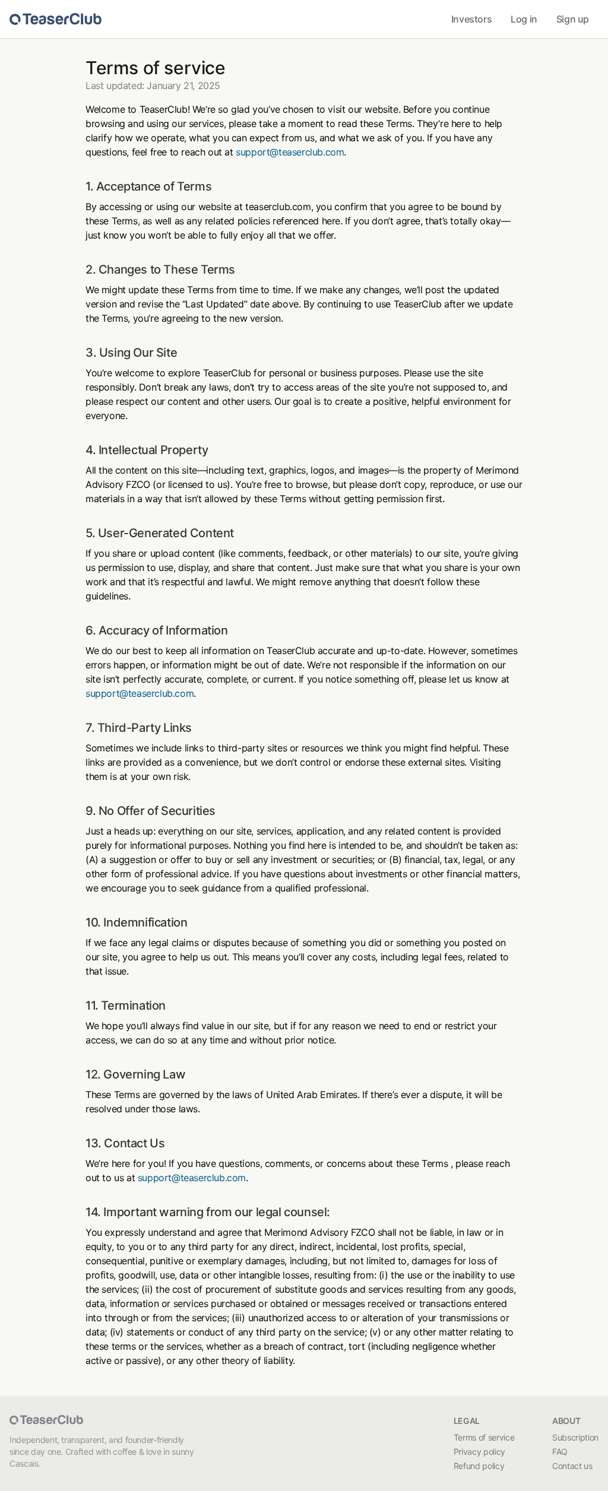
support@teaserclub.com (290, 152)
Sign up (572, 19)
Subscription (575, 1437)
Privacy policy (479, 1451)
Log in (524, 19)
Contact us (572, 1466)
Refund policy (479, 1466)
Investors (471, 19)
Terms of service (484, 1437)
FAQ (560, 1451)
